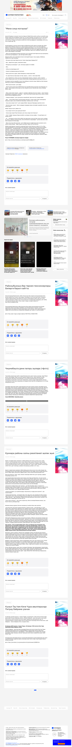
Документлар (54, 708)
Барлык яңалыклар (60, 269)
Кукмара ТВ (8, 18)
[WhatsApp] (19, 181)
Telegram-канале (11, 148)
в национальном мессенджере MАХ (36, 148)
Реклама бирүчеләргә (33, 18)
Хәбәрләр (8, 281)
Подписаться (61, 743)
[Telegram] (15, 181)
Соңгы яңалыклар (22, 18)
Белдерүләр (39, 708)
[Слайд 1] (24, 236)
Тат (48, 15)
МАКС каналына (19, 153)
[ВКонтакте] (8, 181)
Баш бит (15, 18)
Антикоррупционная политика (11, 742)
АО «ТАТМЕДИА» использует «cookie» (13, 743)
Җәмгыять (8, 24)
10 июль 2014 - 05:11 (8, 32)
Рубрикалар (56, 18)
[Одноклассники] (12, 181)
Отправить (44, 198)
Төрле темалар (62, 708)
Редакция (50, 18)
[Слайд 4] (29, 236)
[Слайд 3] (27, 236)
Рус (43, 15)
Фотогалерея (43, 18)
